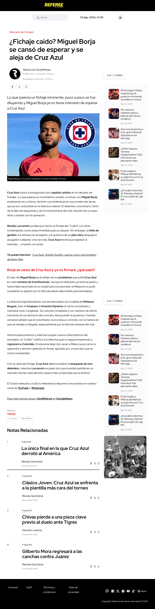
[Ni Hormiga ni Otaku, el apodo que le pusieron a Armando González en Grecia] (114, 94)
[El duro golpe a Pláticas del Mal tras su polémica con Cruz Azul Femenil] (114, 175)
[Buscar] (38, 17)
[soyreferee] (54, 5)
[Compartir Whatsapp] (26, 86)
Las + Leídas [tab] (115, 75)
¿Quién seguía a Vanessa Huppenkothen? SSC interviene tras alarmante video (132, 154)
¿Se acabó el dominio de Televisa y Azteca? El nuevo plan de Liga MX (132, 195)
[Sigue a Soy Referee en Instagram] (123, 591)
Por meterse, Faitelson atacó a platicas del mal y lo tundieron (130, 114)
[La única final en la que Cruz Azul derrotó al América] (125, 457)
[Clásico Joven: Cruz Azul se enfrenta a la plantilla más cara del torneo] (125, 491)
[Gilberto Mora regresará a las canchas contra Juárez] (125, 560)
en (54, 398)
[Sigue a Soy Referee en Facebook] (112, 591)
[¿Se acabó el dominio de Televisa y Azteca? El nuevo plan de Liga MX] (114, 194)
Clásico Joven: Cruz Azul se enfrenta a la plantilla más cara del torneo (60, 485)
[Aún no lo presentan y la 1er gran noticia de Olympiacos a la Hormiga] (114, 133)
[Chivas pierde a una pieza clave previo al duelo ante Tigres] (125, 525)
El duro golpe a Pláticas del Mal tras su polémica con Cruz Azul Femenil (132, 175)
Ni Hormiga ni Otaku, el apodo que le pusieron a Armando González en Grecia (131, 95)
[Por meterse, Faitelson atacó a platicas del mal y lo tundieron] (114, 113)
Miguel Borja (26, 418)
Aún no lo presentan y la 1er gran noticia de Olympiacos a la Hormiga (132, 134)
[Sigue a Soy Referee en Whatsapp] (107, 591)
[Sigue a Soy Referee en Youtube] (128, 591)
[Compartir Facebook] (12, 86)
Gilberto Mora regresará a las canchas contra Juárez (52, 553)
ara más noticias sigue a (23, 398)
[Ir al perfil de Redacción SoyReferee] (14, 73)
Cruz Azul (13, 418)
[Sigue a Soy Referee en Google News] (142, 591)
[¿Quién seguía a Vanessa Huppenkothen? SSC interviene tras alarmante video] (114, 152)
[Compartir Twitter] (19, 86)
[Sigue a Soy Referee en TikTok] (133, 591)
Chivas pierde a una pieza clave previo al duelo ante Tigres (54, 519)
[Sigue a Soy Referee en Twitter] (117, 591)
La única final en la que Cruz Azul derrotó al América (55, 450)
